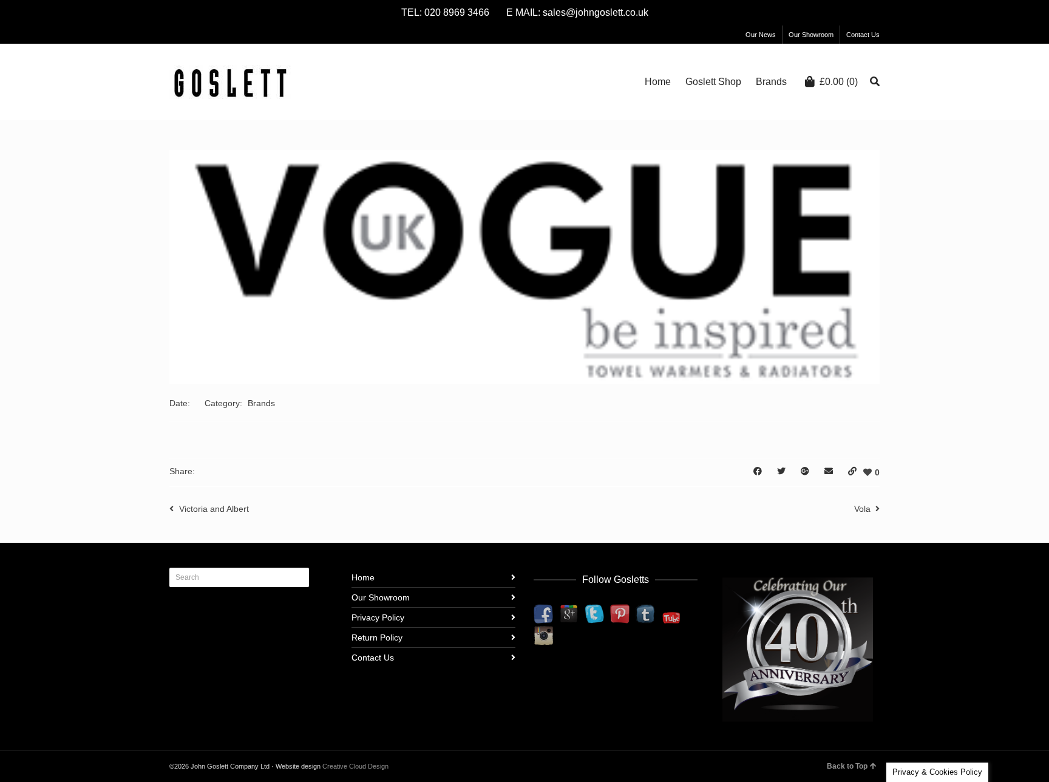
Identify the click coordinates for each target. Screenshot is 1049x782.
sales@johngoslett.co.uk (595, 12)
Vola (862, 509)
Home (363, 577)
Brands (261, 403)
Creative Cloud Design (355, 766)
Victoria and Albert (214, 509)
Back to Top (847, 766)
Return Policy (376, 637)
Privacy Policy (377, 617)
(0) (839, 81)
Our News (760, 34)
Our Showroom (811, 34)
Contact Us (863, 34)
